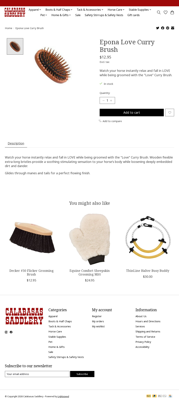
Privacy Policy (143, 341)
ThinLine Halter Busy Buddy (147, 270)
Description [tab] (16, 143)
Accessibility (142, 347)
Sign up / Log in (167, 3)
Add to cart (131, 112)
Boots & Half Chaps (60, 321)
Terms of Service (145, 336)
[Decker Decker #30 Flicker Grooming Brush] (31, 239)
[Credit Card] (170, 396)
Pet (50, 341)
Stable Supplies (57, 336)
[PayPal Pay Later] (154, 396)
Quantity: (105, 93)
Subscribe (82, 374)
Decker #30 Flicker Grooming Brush (31, 272)
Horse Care (55, 331)
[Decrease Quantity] (103, 100)
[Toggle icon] (158, 12)
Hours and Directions (147, 321)
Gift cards (133, 15)
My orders (98, 321)
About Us (140, 316)
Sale (78, 15)
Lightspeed (63, 396)
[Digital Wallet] (162, 396)
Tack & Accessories (59, 326)
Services (140, 326)
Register (97, 316)
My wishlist (98, 326)
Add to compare (112, 121)
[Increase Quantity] (111, 100)
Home (8, 28)
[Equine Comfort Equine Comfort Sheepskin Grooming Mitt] (89, 239)
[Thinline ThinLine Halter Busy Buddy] (147, 239)
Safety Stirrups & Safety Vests (104, 15)
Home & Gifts (56, 347)
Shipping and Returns (147, 331)
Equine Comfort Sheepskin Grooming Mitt (89, 272)
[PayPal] (148, 396)
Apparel (53, 316)
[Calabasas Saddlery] (14, 12)
